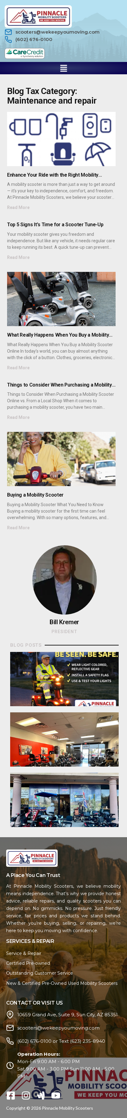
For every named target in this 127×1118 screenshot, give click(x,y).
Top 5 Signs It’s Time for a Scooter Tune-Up (55, 224)
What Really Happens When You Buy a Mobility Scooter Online (58, 337)
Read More (18, 207)
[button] (63, 68)
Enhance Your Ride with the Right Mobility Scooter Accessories (52, 177)
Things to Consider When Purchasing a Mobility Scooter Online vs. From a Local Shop (59, 387)
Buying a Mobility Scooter (35, 495)
